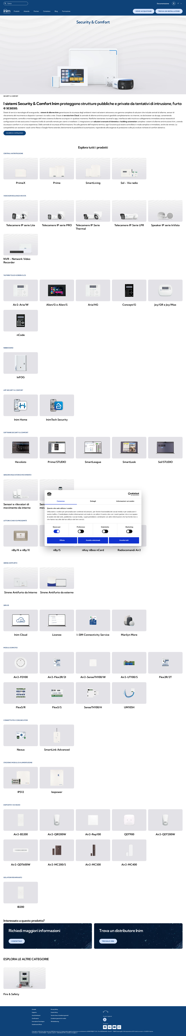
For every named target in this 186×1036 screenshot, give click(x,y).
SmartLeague (93, 462)
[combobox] (15, 3)
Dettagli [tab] (93, 501)
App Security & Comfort (13, 390)
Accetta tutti (124, 540)
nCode (21, 335)
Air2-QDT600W (20, 864)
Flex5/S (57, 707)
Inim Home (20, 419)
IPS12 (21, 792)
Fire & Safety (11, 994)
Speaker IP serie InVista (165, 225)
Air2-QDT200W (165, 834)
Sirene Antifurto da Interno (20, 592)
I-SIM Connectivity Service (93, 634)
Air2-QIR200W (57, 834)
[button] (163, 3)
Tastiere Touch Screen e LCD (14, 275)
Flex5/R (21, 707)
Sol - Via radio (129, 182)
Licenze (56, 634)
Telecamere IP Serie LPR (129, 225)
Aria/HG (93, 304)
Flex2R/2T (165, 677)
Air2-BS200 (21, 834)
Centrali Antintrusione (13, 153)
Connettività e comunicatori (15, 720)
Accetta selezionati (93, 540)
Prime (56, 182)
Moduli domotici (10, 648)
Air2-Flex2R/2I (57, 677)
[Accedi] (173, 3)
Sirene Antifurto (10, 563)
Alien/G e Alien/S (56, 304)
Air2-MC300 (93, 864)
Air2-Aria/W (21, 304)
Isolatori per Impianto (12, 877)
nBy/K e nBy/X (21, 550)
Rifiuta (62, 540)
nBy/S (56, 550)
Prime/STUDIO (57, 462)
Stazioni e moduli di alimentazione (17, 763)
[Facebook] (105, 1027)
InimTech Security (57, 419)
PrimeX (20, 182)
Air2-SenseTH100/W (93, 677)
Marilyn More (129, 634)
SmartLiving (93, 182)
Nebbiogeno (8, 348)
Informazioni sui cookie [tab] (125, 501)
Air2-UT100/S (129, 677)
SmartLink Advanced (57, 749)
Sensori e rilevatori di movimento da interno (17, 506)
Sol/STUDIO (165, 462)
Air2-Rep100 (93, 834)
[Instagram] (119, 1027)
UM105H (129, 707)
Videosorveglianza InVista (14, 196)
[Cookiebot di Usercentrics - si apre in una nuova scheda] (129, 494)
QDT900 (129, 834)
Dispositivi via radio (11, 805)
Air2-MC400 (129, 864)
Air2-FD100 (21, 677)
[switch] (81, 531)
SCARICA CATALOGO (14, 133)
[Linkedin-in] (110, 1027)
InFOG (21, 377)
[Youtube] (114, 1027)
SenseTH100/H (93, 707)
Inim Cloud (20, 634)
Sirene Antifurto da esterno (57, 592)
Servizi (6, 605)
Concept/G (129, 304)
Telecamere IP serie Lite (20, 225)
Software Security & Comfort (15, 432)
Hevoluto (20, 462)
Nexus (21, 749)
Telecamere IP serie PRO (57, 225)
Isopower (56, 792)
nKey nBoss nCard (93, 550)
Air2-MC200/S (57, 864)
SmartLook (129, 462)
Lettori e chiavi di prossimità (15, 521)
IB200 (20, 906)
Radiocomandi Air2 (129, 550)
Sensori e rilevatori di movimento (17, 475)
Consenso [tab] (61, 501)
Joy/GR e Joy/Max (165, 304)
